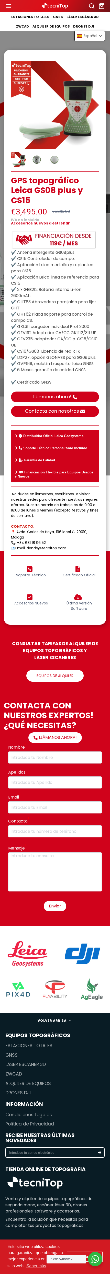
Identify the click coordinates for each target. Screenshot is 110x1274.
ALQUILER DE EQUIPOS (51, 26)
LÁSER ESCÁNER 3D (83, 17)
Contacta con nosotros (52, 411)
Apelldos (17, 772)
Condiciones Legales (28, 1115)
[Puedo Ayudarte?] (95, 1259)
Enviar (55, 906)
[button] (90, 36)
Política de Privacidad (29, 1124)
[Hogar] (55, 6)
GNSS (58, 17)
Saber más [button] (36, 1266)
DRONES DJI (83, 26)
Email (14, 797)
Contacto (18, 821)
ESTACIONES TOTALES (30, 17)
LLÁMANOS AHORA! (58, 737)
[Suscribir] (99, 1152)
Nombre (17, 747)
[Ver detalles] (35, 1183)
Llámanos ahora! (52, 396)
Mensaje (17, 848)
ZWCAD (22, 26)
